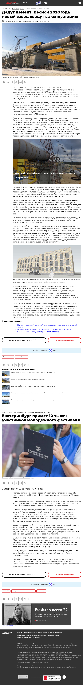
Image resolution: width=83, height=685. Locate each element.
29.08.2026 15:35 (7, 412)
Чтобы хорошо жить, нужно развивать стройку (38, 332)
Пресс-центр (42, 632)
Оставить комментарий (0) (65, 340)
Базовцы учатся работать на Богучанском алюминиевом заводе (32, 400)
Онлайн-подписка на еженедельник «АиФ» (31, 635)
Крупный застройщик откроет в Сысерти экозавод (44, 173)
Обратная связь (53, 635)
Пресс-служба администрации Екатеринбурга (18, 478)
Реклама (20, 632)
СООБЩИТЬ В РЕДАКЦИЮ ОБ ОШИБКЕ (28, 638)
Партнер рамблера (35, 677)
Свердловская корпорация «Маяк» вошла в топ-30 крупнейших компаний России (39, 393)
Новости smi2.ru (9, 626)
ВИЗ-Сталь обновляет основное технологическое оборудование (33, 386)
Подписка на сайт (30, 632)
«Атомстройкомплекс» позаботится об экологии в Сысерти (44, 330)
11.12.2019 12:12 (6, 9)
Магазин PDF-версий (55, 632)
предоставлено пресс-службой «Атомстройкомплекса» (46, 282)
